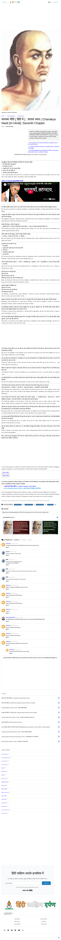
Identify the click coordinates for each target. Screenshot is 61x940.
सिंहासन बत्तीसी (4, 789)
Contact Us (43, 921)
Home (2, 116)
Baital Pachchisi (5, 792)
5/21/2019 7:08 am (17, 649)
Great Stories (4, 754)
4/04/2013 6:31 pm (13, 551)
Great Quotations (11, 116)
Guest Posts (4, 761)
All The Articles (44, 919)
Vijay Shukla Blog (10, 617)
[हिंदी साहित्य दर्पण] (15, 3)
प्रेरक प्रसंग (3, 771)
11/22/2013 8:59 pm (14, 609)
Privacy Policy (17, 924)
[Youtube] (19, 930)
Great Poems (4, 764)
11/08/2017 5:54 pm (14, 625)
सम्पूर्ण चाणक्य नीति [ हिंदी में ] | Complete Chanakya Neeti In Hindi (20, 486)
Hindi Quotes (21, 116)
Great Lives (4, 778)
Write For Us (17, 921)
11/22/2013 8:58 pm (14, 593)
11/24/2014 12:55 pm (19, 617)
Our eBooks (17, 919)
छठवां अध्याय (5, 472)
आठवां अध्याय (5, 475)
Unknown (8, 543)
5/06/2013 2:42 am (11, 559)
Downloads (4, 802)
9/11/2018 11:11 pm (14, 641)
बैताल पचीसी (3, 796)
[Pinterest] (8, 930)
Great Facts (4, 813)
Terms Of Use (44, 924)
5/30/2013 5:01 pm (11, 577)
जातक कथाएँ (3, 785)
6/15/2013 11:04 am (14, 585)
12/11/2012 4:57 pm (14, 543)
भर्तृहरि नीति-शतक (4, 782)
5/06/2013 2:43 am (11, 569)
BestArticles (4, 806)
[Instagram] (4, 930)
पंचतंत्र (2, 768)
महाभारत (3, 775)
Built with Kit (28, 890)
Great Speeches (5, 809)
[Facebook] (15, 930)
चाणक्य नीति (3, 799)
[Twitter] (11, 930)
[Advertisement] (30, 17)
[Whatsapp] (23, 930)
